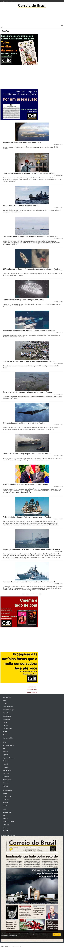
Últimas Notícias (8, 738)
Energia (5, 751)
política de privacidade (10, 935)
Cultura (5, 703)
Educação (6, 713)
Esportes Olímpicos (9, 758)
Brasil (4, 700)
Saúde (5, 815)
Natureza (6, 773)
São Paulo (6, 783)
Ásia (4, 748)
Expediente (32, 687)
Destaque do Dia (8, 707)
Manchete (6, 806)
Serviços (5, 818)
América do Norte (8, 745)
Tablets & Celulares (9, 821)
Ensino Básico (7, 716)
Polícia (5, 732)
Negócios (6, 777)
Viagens (5, 786)
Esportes (5, 755)
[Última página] (40, 594)
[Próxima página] (36, 594)
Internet (5, 803)
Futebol (5, 764)
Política (5, 735)
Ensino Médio (7, 719)
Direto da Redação (8, 710)
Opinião (5, 725)
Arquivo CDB (7, 697)
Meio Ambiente (7, 770)
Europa (5, 722)
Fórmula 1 (6, 761)
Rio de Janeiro (7, 780)
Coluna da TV (7, 796)
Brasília (5, 793)
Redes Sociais (7, 812)
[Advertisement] (32, 16)
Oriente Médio (7, 728)
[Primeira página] (23, 594)
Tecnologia (6, 825)
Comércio (6, 799)
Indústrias (6, 767)
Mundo (5, 809)
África (4, 742)
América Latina (7, 790)
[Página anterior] (27, 594)
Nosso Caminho (32, 689)
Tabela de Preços (32, 692)
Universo (5, 828)
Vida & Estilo (7, 831)
